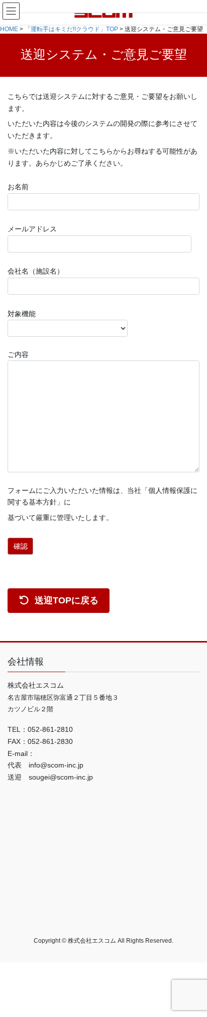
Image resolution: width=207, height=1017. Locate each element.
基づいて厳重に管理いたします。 (60, 518)
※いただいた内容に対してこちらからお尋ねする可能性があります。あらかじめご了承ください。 (102, 157)
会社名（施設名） (36, 271)
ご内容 (18, 354)
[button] (59, 600)
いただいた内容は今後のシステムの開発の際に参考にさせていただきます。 (102, 129)
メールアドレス (32, 229)
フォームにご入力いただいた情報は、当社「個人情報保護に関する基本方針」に (102, 496)
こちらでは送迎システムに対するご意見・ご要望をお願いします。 (102, 102)
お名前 (18, 187)
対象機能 (22, 314)
